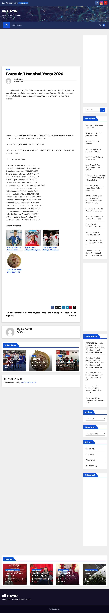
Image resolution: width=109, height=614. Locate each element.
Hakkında (17, 25)
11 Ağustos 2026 (14, 579)
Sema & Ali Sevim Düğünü (66, 574)
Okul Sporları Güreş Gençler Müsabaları (66, 362)
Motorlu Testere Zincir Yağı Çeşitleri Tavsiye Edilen (94, 242)
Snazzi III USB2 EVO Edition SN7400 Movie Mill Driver (94, 375)
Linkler (57, 609)
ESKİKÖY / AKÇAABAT (91, 570)
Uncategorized (63, 570)
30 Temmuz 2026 (93, 579)
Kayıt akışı (90, 454)
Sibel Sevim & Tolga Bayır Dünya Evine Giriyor (93, 167)
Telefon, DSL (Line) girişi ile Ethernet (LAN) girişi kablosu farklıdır (95, 177)
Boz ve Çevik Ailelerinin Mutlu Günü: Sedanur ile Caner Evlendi (95, 188)
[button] (100, 25)
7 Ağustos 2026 (40, 579)
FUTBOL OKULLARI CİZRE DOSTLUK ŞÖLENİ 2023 (41, 363)
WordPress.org (91, 466)
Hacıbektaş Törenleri (12, 570)
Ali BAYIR (10, 11)
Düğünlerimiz (36, 570)
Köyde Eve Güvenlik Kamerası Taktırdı (91, 576)
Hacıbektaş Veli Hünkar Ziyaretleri (14, 575)
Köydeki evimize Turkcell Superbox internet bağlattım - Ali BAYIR (95, 350)
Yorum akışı (90, 460)
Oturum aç (90, 449)
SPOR (7, 69)
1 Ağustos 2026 (66, 579)
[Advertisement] (41, 51)
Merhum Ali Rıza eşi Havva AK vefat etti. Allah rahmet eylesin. (94, 253)
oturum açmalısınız (28, 382)
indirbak (52, 609)
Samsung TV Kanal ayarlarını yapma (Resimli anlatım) (93, 388)
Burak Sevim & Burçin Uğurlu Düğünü (40, 575)
